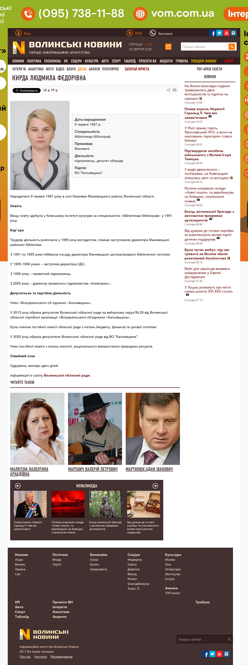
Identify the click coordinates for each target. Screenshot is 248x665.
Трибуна (182, 61)
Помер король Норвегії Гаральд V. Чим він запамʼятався (28, 525)
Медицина (135, 559)
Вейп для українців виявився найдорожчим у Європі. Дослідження (207, 272)
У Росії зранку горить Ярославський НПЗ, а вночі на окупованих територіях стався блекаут (208, 134)
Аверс (229, 61)
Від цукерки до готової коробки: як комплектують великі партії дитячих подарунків (209, 235)
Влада (57, 559)
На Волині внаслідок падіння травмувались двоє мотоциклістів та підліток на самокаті (207, 92)
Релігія (132, 579)
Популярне (110, 69)
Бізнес (94, 564)
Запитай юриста (137, 69)
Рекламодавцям (61, 656)
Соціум (76, 61)
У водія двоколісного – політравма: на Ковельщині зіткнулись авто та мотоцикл (207, 173)
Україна (20, 569)
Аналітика (36, 69)
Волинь (20, 564)
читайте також (22, 382)
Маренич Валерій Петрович (93, 469)
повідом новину (204, 61)
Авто (105, 61)
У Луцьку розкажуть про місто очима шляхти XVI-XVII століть (209, 289)
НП (66, 61)
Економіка (52, 61)
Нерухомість (98, 569)
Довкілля (134, 569)
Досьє (82, 69)
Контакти (40, 656)
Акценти (166, 61)
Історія (170, 579)
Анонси (94, 69)
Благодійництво (138, 584)
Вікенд (132, 574)
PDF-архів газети (209, 69)
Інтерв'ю (19, 69)
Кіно (168, 564)
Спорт (116, 61)
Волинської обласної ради (67, 375)
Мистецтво (172, 574)
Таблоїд (130, 61)
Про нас (25, 656)
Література (173, 569)
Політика (34, 61)
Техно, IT (134, 588)
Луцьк (19, 559)
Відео (60, 69)
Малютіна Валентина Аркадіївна (29, 471)
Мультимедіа (86, 486)
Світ (18, 574)
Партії (57, 564)
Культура (91, 61)
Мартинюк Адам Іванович (149, 469)
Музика (170, 559)
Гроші (94, 559)
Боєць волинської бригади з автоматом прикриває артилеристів (105, 525)
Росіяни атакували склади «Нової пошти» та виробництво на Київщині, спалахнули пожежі (209, 194)
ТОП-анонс (172, 593)
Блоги (71, 69)
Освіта (132, 564)
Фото (50, 69)
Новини (18, 61)
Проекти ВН (147, 61)
